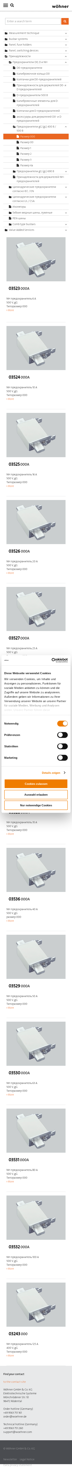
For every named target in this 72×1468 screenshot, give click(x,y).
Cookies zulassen (36, 783)
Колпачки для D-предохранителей (38, 111)
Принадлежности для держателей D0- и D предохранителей (41, 87)
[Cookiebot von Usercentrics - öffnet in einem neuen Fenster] (52, 660)
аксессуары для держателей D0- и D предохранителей (39, 119)
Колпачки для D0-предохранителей (39, 79)
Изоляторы (19, 207)
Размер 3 (25, 160)
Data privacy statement (17, 1465)
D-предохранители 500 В (32, 95)
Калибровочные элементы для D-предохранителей (37, 103)
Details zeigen (51, 772)
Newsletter (10, 1459)
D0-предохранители (29, 68)
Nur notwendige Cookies (36, 805)
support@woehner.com (17, 1432)
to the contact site (14, 1382)
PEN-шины (19, 218)
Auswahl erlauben (36, 794)
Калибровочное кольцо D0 (33, 74)
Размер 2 (26, 154)
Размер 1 (25, 148)
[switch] (63, 736)
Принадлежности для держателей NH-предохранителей (40, 179)
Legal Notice (27, 1459)
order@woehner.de (15, 1416)
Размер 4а (26, 165)
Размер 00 (26, 142)
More (11, 310)
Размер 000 (27, 136)
